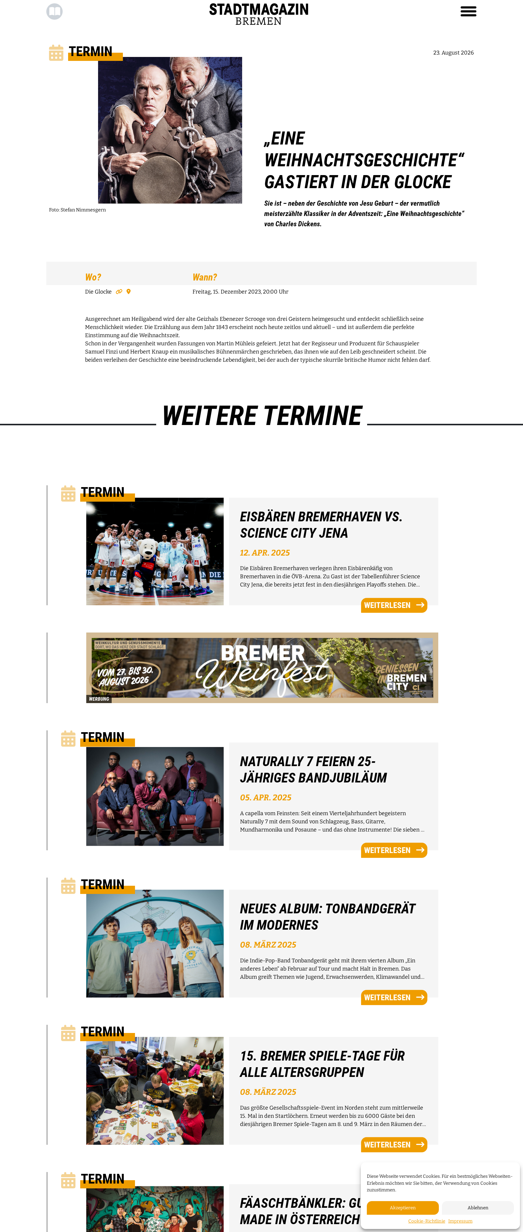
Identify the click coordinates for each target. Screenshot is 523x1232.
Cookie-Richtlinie (426, 1221)
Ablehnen (478, 1207)
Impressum (460, 1221)
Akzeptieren (403, 1207)
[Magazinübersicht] (54, 11)
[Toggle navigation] (468, 11)
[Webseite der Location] (118, 291)
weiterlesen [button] (387, 605)
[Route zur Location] (127, 291)
